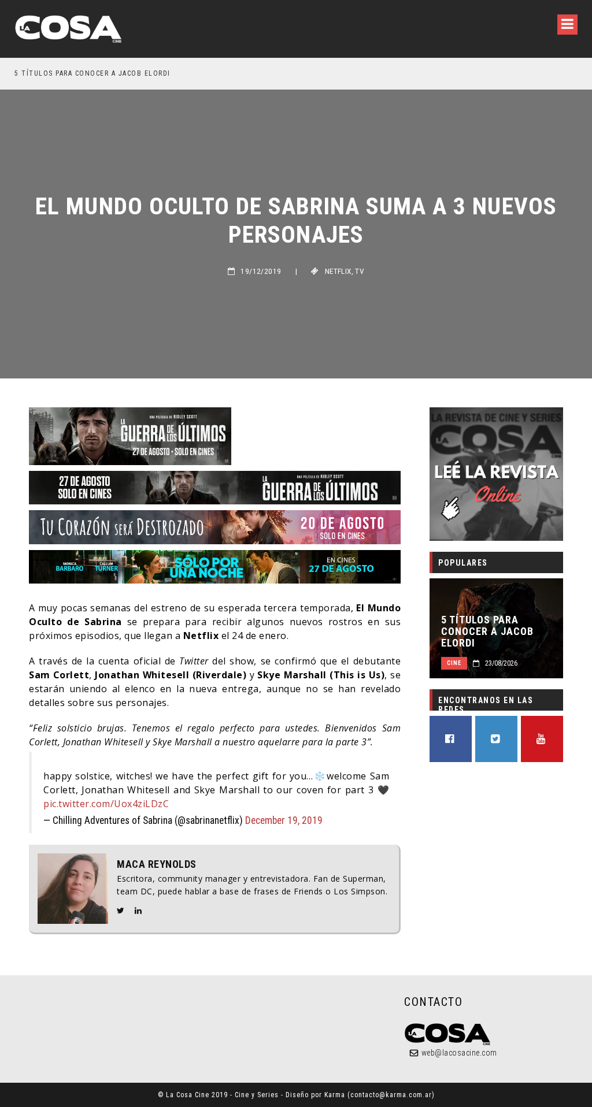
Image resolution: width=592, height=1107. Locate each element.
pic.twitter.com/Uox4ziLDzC (106, 803)
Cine (454, 663)
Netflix (338, 271)
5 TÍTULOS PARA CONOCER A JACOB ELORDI (92, 73)
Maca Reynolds (157, 864)
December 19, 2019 (284, 820)
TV (359, 271)
